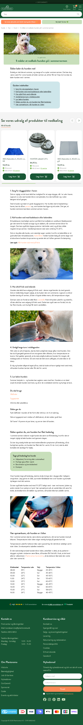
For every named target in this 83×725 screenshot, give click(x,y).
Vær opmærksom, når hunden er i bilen (30, 104)
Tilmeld (62, 689)
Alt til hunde (6, 125)
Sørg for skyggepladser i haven (27, 89)
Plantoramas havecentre (35, 556)
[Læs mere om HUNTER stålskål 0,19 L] (41, 143)
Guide (3, 28)
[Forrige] (72, 121)
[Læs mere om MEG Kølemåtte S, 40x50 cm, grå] (69, 143)
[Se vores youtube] (63, 700)
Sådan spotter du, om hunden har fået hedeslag (33, 102)
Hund (15, 28)
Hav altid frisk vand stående (26, 94)
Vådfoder (13, 394)
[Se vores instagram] (49, 700)
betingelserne (68, 694)
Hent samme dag (42, 2)
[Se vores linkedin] (58, 700)
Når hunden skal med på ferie (29, 242)
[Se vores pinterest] (54, 700)
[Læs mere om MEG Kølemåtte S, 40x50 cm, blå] (14, 143)
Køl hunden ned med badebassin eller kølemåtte (33, 91)
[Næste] (79, 121)
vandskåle (41, 300)
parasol (28, 206)
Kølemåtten (38, 235)
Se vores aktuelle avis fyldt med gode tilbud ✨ (21, 22)
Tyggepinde (14, 398)
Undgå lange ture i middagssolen (28, 97)
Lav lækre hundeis (22, 99)
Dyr (9, 28)
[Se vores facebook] (44, 700)
